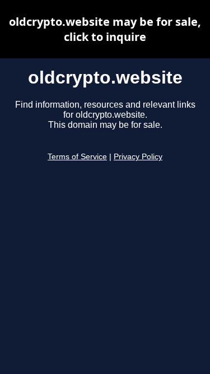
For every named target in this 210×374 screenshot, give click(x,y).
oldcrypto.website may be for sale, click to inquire (105, 29)
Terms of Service (77, 157)
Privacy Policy (138, 157)
